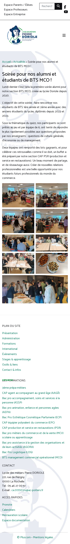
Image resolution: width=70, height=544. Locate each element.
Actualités (19, 61)
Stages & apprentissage (16, 359)
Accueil (6, 61)
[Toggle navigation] (64, 36)
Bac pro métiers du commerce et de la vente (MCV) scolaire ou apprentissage (33, 435)
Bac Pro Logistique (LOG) (17, 452)
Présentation (10, 333)
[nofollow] (65, 7)
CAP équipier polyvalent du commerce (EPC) (28, 423)
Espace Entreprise (14, 14)
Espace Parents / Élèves (18, 5)
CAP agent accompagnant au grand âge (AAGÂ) (31, 393)
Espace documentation (16, 520)
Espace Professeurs (15, 10)
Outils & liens (10, 365)
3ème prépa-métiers (14, 388)
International (9, 349)
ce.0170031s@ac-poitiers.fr (27, 490)
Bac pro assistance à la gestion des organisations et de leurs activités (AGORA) (33, 445)
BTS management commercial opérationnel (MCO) (32, 457)
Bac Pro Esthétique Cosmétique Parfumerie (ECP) (32, 417)
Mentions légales (43, 537)
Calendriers (8, 510)
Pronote (7, 505)
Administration (11, 338)
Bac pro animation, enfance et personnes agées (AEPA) (30, 410)
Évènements (9, 354)
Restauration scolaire (14, 515)
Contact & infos (11, 370)
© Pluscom (24, 537)
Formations (9, 344)
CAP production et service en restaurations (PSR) (31, 428)
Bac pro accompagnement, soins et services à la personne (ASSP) (31, 400)
